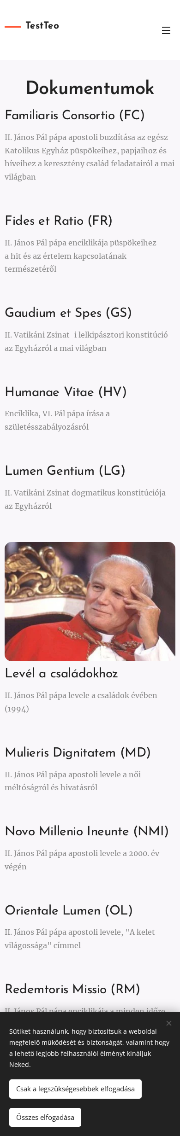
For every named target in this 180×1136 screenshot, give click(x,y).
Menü (166, 30)
